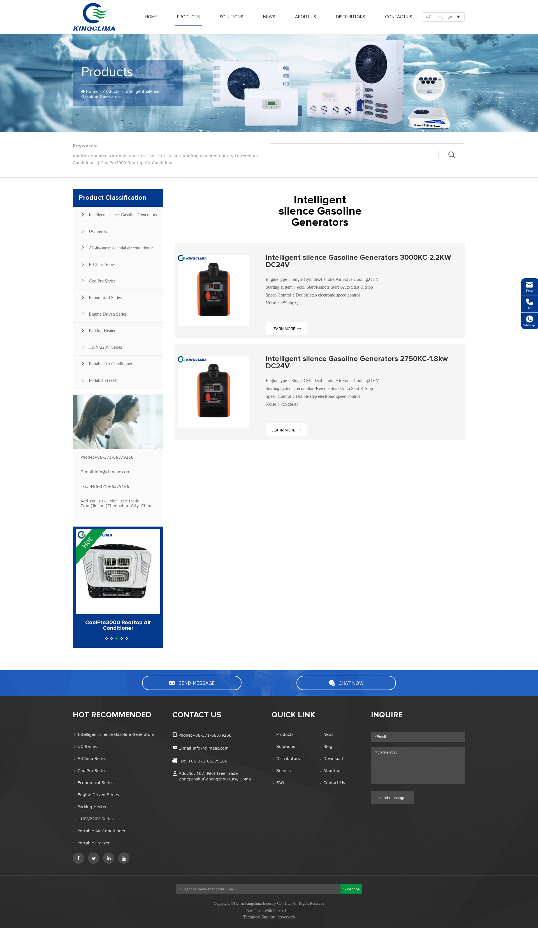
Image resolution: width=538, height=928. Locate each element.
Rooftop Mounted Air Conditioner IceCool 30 (117, 155)
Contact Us (334, 782)
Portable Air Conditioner (102, 830)
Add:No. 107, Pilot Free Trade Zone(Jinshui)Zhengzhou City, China (116, 503)
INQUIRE (387, 715)
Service (283, 770)
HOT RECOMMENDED (112, 715)
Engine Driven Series (98, 794)
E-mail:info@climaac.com (105, 471)
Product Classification (112, 197)
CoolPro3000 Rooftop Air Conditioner (138, 162)
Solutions (285, 746)
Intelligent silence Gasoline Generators (120, 94)
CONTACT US (196, 715)
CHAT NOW (351, 683)
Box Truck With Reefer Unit (269, 911)
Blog (327, 746)
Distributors (288, 758)
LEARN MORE (284, 329)
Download (333, 758)
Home (92, 91)
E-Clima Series (92, 758)
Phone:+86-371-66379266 (106, 457)
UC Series (87, 746)
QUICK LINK (293, 715)
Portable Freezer (94, 842)
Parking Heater (92, 806)
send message (392, 797)
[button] (106, 638)
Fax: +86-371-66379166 (104, 486)
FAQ (280, 782)
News (328, 734)
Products (107, 72)
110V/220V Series (95, 818)
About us (332, 770)
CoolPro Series (92, 770)
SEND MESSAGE (196, 683)
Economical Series (95, 782)
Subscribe (351, 889)
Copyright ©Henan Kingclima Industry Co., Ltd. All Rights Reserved (269, 903)
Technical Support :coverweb (269, 917)
